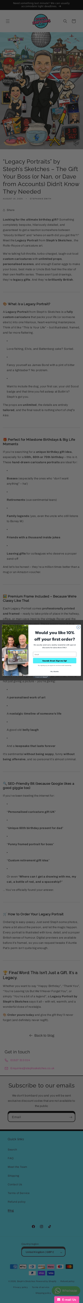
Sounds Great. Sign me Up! (54, 660)
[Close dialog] (78, 627)
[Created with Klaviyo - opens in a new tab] (41, 677)
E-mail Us (68, 1299)
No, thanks (54, 671)
